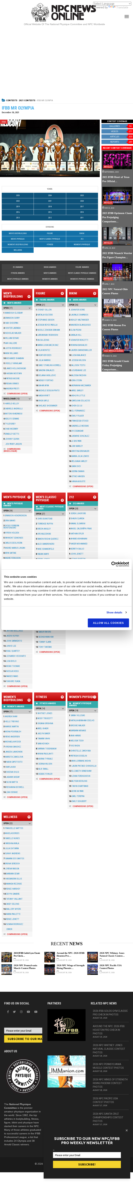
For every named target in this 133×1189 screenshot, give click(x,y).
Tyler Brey (9, 424)
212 (82, 239)
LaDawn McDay (11, 777)
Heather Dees (43, 355)
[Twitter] (14, 1012)
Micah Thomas (11, 666)
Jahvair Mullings (13, 631)
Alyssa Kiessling (78, 781)
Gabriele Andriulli (13, 408)
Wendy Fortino (44, 380)
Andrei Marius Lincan (14, 548)
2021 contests (27, 100)
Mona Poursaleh (12, 731)
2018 (50, 206)
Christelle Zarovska (80, 751)
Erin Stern (75, 380)
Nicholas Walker (12, 333)
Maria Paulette (11, 914)
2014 (82, 212)
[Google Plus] (28, 1012)
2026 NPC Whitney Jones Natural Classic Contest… (112, 954)
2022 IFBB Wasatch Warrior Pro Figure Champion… (117, 255)
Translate (122, 7)
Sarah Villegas (77, 715)
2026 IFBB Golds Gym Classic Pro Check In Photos (110, 1012)
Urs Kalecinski (43, 534)
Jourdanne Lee (77, 370)
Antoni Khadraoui (12, 413)
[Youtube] (35, 1012)
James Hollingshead (14, 368)
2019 (18, 206)
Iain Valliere (10, 343)
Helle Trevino (11, 721)
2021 (50, 201)
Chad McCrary (10, 429)
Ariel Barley (76, 390)
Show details (114, 612)
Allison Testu (77, 365)
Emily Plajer (76, 416)
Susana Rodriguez (13, 924)
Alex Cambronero (45, 544)
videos (121, 131)
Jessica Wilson (77, 360)
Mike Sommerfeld (45, 549)
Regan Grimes (11, 383)
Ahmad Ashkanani (78, 538)
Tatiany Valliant (13, 899)
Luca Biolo (9, 661)
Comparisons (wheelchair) (11, 450)
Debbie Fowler (44, 774)
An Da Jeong (42, 340)
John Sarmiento (12, 641)
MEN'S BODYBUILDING (18, 233)
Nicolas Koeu (11, 671)
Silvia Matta (10, 782)
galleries (120, 126)
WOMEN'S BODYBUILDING (18, 244)
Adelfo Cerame (11, 419)
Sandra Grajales (45, 370)
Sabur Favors (43, 632)
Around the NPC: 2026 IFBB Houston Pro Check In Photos (109, 1030)
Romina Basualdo (78, 345)
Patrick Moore (11, 378)
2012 (50, 218)
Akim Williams (10, 353)
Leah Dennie (10, 792)
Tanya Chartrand (78, 786)
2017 (82, 206)
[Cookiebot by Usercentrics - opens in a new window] (114, 564)
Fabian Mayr (42, 554)
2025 (18, 195)
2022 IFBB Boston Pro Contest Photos (114, 327)
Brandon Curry (11, 318)
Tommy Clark (43, 642)
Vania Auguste (77, 481)
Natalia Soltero (44, 315)
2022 (18, 201)
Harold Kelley (11, 403)
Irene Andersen (11, 736)
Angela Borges (11, 833)
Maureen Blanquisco (80, 325)
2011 (82, 218)
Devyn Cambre (11, 894)
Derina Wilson (44, 764)
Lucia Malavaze (77, 355)
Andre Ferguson (12, 558)
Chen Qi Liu (75, 405)
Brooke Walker (77, 725)
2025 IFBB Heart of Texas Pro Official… (115, 179)
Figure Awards (82, 267)
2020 (82, 201)
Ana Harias (75, 735)
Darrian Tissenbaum (46, 748)
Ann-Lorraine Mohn (80, 761)
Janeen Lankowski (13, 752)
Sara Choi (75, 466)
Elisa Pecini (75, 330)
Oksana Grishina (44, 723)
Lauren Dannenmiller (80, 350)
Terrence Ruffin (44, 524)
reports (121, 141)
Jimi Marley (76, 446)
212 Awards (18, 267)
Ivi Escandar (76, 431)
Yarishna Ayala (11, 843)
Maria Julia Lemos (79, 456)
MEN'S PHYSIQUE (18, 239)
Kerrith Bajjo (76, 549)
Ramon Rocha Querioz (47, 539)
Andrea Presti (11, 388)
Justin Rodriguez (12, 348)
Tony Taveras (44, 647)
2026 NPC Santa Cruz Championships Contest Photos (108, 1117)
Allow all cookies (108, 622)
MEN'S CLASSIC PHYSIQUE (49, 239)
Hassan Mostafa (12, 373)
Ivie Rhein (74, 745)
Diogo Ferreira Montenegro (11, 526)
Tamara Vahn (43, 738)
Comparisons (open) (17, 393)
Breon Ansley (43, 529)
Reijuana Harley (78, 461)
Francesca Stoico (78, 421)
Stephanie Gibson (45, 320)
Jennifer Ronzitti (78, 340)
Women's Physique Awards (82, 279)
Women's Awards (49, 279)
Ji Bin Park (75, 441)
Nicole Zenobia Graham (48, 330)
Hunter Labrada (11, 328)
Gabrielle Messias (79, 426)
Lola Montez (43, 350)
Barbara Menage (77, 730)
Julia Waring (43, 360)
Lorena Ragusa (11, 868)
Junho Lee (9, 646)
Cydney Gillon (44, 310)
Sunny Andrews (11, 853)
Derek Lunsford (77, 513)
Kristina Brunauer (79, 451)
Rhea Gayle (42, 400)
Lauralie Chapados (78, 315)
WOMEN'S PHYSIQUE (82, 244)
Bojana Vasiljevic (46, 375)
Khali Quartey (11, 651)
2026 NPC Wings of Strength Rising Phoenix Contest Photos (110, 1083)
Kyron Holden (11, 533)
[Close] (126, 1130)
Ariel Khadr (42, 728)
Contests (11, 100)
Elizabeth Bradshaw (80, 771)
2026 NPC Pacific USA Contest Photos (110, 966)
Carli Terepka (76, 796)
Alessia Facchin (77, 375)
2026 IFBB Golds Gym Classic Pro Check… (27, 954)
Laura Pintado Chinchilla (82, 766)
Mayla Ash (9, 767)
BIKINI (81, 233)
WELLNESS (18, 250)
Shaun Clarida (76, 518)
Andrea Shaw (10, 716)
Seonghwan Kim (45, 637)
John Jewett (76, 554)
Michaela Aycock (12, 741)
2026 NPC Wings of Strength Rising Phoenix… (71, 966)
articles (121, 136)
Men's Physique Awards (17, 279)
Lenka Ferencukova (79, 776)
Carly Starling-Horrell (48, 365)
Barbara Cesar (11, 873)
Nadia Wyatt (43, 395)
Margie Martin (11, 726)
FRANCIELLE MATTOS (13, 828)
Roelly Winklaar (12, 363)
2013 (18, 218)
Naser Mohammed (78, 544)
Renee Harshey (11, 889)
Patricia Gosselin (78, 756)
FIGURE (50, 233)
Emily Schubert (78, 801)
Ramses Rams (10, 676)
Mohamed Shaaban (13, 358)
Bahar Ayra (42, 385)
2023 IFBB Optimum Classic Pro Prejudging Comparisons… (117, 217)
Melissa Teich (76, 740)
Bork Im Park (76, 791)
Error (7, 929)
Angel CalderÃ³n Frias (80, 528)
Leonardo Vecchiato (14, 656)
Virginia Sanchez (12, 747)
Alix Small (42, 769)
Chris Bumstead (44, 518)
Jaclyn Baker (43, 733)
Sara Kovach (42, 743)
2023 (82, 195)
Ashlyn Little (77, 395)
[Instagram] (21, 1012)
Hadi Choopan (10, 323)
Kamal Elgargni (77, 523)
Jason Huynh (11, 636)
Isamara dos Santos (13, 858)
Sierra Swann (76, 471)
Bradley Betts (11, 434)
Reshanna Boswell (13, 787)
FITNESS (50, 244)
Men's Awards (50, 273)
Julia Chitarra (11, 848)
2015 (50, 212)
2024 (50, 195)
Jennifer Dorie (77, 310)
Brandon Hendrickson (15, 515)
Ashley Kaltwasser (79, 320)
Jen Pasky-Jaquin (12, 444)
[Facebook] (8, 1012)
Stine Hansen (77, 476)
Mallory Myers (12, 909)
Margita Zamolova (13, 757)
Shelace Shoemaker (46, 405)
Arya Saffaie (9, 553)
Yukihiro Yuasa (11, 681)
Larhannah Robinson (47, 335)
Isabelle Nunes (11, 838)
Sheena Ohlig (11, 772)
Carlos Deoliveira (12, 543)
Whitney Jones (44, 713)
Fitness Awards (18, 273)
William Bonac (11, 338)
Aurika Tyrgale (44, 759)
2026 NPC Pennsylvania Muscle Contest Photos (25, 966)
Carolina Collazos (79, 400)
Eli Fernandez (77, 411)
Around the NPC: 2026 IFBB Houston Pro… (71, 954)
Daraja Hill (75, 335)
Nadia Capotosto (13, 762)
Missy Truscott (44, 718)
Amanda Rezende (12, 884)
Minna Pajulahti (44, 754)
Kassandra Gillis (12, 879)
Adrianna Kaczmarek (80, 385)
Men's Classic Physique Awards (82, 273)
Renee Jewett (11, 919)
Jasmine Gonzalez (79, 436)
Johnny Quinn (11, 439)
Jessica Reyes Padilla (46, 325)
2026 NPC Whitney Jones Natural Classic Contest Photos (109, 1049)
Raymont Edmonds (13, 538)
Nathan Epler (76, 533)
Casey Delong (11, 904)
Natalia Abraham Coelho (81, 720)
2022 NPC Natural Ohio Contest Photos (115, 291)
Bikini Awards (50, 267)
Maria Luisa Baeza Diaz (47, 345)
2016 (18, 212)
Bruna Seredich (11, 863)
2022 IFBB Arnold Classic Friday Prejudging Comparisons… (115, 365)
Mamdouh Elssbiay (13, 313)
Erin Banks (9, 520)
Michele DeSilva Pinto (48, 390)
